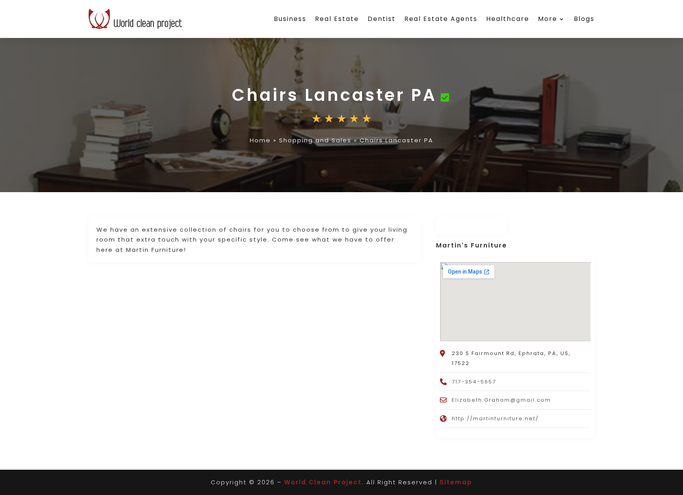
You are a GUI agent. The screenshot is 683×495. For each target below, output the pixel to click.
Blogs (584, 18)
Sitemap (456, 482)
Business (290, 18)
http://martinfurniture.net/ (495, 418)
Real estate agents (440, 18)
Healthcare (507, 18)
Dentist (382, 18)
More (547, 18)
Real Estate (337, 18)
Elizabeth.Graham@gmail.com (501, 400)
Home (260, 140)
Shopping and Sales (315, 140)
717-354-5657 (474, 381)
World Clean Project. (324, 482)
